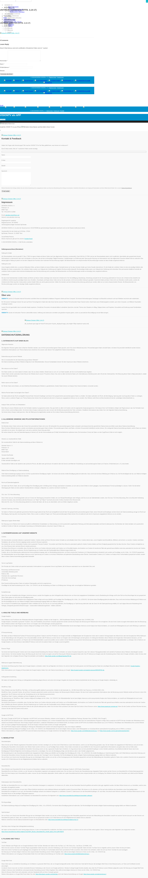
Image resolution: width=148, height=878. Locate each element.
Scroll (1, 105)
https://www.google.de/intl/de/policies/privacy (76, 854)
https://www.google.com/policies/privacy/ (95, 874)
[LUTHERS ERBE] (54, 80)
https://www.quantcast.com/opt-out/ (108, 706)
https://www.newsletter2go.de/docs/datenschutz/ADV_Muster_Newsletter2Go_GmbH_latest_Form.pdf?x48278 (33, 831)
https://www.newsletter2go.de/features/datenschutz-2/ (63, 819)
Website (2, 70)
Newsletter (10, 30)
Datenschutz (52, 77)
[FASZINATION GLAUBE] (82, 80)
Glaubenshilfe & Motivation (14, 17)
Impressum (60, 77)
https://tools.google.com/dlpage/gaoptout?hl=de (58, 656)
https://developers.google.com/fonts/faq (47, 874)
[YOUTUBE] (8, 80)
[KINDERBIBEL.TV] (67, 80)
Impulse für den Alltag (9, 19)
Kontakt (62, 110)
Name (2, 64)
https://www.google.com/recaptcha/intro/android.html (114, 731)
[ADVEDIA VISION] (17, 80)
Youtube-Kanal (28, 238)
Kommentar (3, 60)
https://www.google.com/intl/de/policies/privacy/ (84, 731)
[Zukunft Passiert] (27, 80)
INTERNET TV (8, 5)
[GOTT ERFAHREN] (40, 80)
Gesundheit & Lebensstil (14, 13)
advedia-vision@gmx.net (12, 215)
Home (5, 17)
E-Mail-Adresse (5, 67)
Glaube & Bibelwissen (13, 15)
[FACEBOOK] (48, 82)
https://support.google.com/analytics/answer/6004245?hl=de (87, 670)
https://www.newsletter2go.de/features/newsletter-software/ (75, 795)
